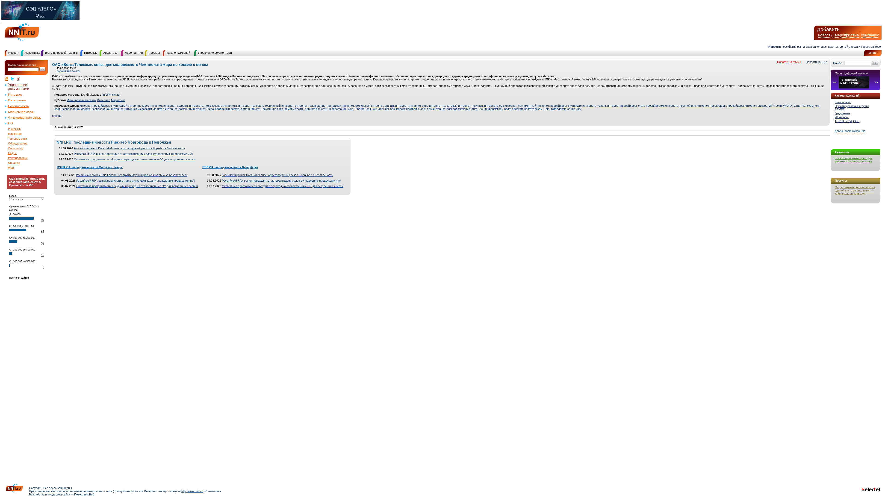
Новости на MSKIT (789, 62)
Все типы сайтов (19, 277)
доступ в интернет (165, 109)
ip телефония (338, 109)
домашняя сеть (251, 109)
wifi (375, 109)
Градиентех (842, 113)
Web (11, 167)
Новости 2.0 (32, 52)
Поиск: (837, 63)
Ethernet (360, 109)
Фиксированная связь (24, 117)
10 (42, 255)
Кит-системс (843, 102)
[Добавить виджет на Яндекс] (18, 79)
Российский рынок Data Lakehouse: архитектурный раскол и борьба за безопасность (826, 46)
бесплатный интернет (279, 105)
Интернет (15, 94)
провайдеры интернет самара (747, 105)
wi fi (369, 109)
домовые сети (294, 109)
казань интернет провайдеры (617, 105)
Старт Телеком (803, 105)
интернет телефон (250, 105)
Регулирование (18, 158)
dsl (387, 109)
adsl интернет (436, 109)
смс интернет (508, 105)
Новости (13, 52)
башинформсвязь (491, 109)
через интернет (152, 105)
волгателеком (533, 109)
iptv (579, 109)
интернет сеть (418, 105)
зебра (571, 109)
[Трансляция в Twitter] (14, 79)
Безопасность (18, 106)
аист (475, 109)
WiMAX (787, 105)
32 (42, 243)
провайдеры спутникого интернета (573, 105)
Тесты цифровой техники (61, 52)
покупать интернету (485, 105)
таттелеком (558, 109)
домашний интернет (192, 109)
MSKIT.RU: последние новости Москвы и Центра (90, 167)
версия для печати (68, 71)
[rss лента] (8, 79)
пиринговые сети (316, 109)
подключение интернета (221, 105)
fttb (547, 109)
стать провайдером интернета (658, 105)
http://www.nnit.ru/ (192, 491)
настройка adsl (416, 109)
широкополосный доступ (223, 109)
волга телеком (513, 109)
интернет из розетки (138, 109)
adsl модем (397, 109)
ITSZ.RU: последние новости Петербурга (230, 167)
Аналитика (110, 52)
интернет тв (437, 105)
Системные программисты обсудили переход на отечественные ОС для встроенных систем (134, 159)
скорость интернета (190, 105)
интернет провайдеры (94, 105)
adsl (381, 109)
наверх (56, 116)
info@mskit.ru (111, 94)
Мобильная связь (21, 112)
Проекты (154, 52)
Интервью (90, 52)
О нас (872, 52)
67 (42, 231)
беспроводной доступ (76, 109)
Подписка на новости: (22, 65)
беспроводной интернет (107, 109)
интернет (169, 105)
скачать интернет (396, 105)
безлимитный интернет (533, 105)
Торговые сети (17, 138)
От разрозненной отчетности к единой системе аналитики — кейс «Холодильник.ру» (855, 190)
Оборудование (17, 143)
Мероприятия (134, 52)
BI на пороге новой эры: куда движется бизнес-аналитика (853, 160)
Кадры (12, 153)
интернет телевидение (310, 105)
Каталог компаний (178, 52)
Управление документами (215, 52)
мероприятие (847, 35)
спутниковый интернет (125, 105)
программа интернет (340, 105)
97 (42, 220)
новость (825, 35)
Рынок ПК (14, 129)
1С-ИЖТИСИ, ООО (847, 121)
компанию (870, 35)
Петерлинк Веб (84, 494)
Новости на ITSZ (816, 62)
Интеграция (17, 100)
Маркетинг (15, 134)
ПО (10, 123)
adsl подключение (458, 109)
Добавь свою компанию (850, 131)
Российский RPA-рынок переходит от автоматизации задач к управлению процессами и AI (133, 154)
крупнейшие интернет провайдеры (703, 105)
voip (350, 109)
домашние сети (273, 109)
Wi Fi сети (775, 105)
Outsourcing (15, 148)
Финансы (14, 163)
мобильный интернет (369, 105)
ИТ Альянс (842, 117)
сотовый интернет (458, 105)
